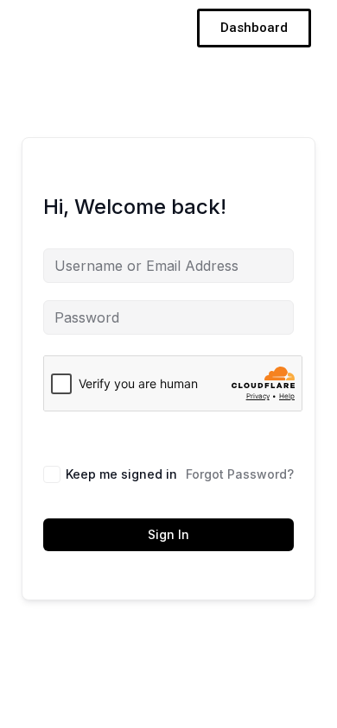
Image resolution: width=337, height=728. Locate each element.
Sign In (168, 534)
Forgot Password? (240, 474)
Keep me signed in (121, 474)
